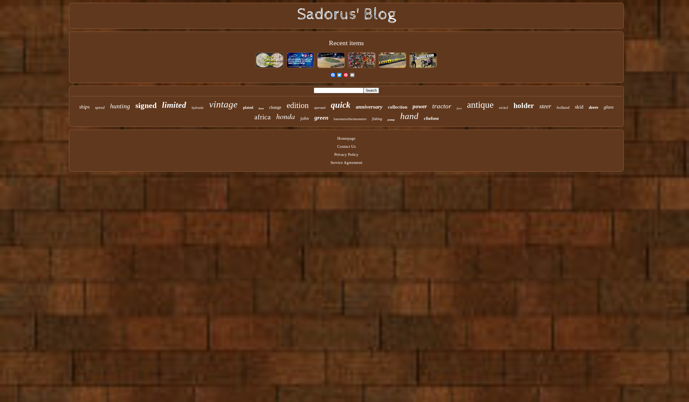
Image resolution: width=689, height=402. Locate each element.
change (275, 107)
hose (261, 108)
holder (524, 106)
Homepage (346, 138)
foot (459, 108)
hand (409, 116)
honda (285, 116)
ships (84, 107)
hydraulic (198, 108)
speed (100, 107)
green (321, 117)
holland (563, 107)
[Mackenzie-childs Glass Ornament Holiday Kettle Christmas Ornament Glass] (362, 68)
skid (579, 107)
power (420, 106)
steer (545, 106)
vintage (223, 104)
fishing (377, 119)
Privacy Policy (346, 154)
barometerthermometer (350, 119)
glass (609, 107)
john (304, 118)
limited (174, 105)
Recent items (346, 42)
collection (397, 107)
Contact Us (346, 146)
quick (340, 105)
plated (248, 108)
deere (593, 107)
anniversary (369, 107)
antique (480, 105)
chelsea (431, 118)
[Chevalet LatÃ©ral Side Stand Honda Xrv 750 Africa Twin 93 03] (423, 68)
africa (262, 117)
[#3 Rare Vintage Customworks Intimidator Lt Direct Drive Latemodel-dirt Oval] (331, 68)
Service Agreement (346, 162)
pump (391, 119)
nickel (503, 108)
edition (298, 105)
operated (319, 108)
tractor (441, 106)
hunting (120, 106)
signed (146, 105)
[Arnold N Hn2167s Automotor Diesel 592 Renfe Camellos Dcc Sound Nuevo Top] (392, 68)
